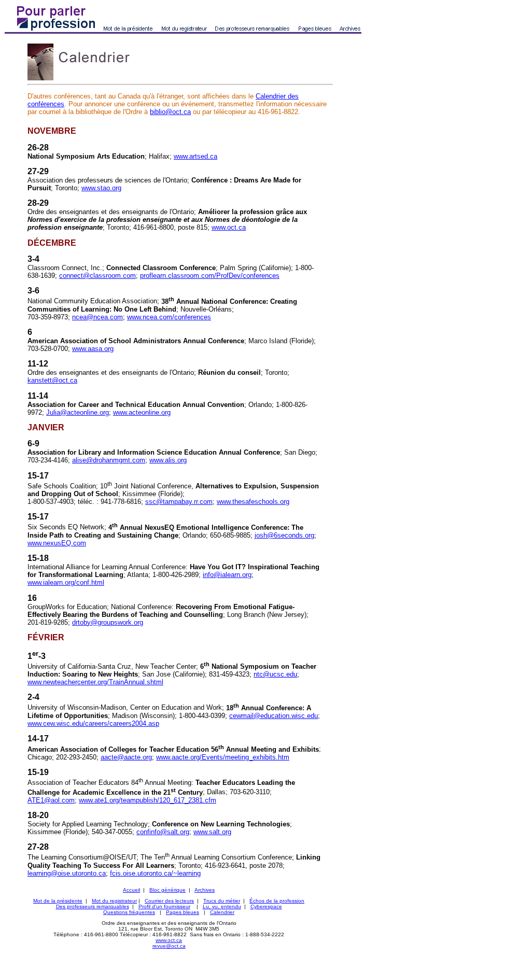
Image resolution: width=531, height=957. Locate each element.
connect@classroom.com (97, 275)
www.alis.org (168, 460)
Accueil (131, 890)
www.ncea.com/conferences (169, 317)
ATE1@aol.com (51, 800)
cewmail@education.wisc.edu (273, 716)
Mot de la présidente (57, 901)
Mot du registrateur (114, 901)
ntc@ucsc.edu (275, 674)
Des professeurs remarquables (92, 906)
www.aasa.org (93, 349)
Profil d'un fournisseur (164, 906)
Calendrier (222, 912)
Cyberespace (266, 906)
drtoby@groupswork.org (107, 622)
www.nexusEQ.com (56, 543)
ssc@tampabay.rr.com (179, 501)
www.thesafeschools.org (253, 501)
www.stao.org (101, 188)
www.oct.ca (229, 227)
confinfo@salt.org (162, 832)
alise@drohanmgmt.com (108, 460)
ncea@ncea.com (97, 317)
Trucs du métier (221, 901)
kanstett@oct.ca (52, 380)
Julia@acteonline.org (77, 412)
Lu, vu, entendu (222, 906)
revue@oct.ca (169, 946)
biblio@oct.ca (170, 112)
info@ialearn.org (227, 575)
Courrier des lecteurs (169, 901)
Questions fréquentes (129, 912)
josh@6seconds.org (284, 535)
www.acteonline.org (142, 412)
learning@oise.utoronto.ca (66, 873)
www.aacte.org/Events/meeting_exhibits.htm (222, 757)
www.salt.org (212, 832)
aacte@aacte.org (126, 757)
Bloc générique (167, 890)
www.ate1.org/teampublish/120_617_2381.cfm (147, 800)
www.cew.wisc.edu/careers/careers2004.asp (93, 723)
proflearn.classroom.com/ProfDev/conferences (210, 275)
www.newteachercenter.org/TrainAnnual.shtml (95, 682)
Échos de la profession (276, 901)
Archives (204, 890)
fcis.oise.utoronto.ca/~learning (155, 873)
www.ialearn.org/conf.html (65, 582)
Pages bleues (182, 912)
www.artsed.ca (195, 156)
